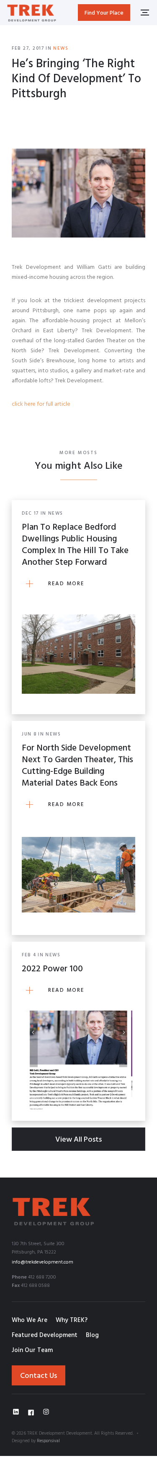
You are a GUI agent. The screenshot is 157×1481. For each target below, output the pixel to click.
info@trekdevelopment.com (42, 1262)
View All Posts (78, 1140)
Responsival (48, 1441)
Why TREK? (72, 1320)
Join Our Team (32, 1350)
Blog (92, 1335)
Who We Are (29, 1320)
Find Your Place (104, 13)
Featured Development (44, 1335)
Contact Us (38, 1376)
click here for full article (41, 404)
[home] (32, 12)
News (60, 48)
